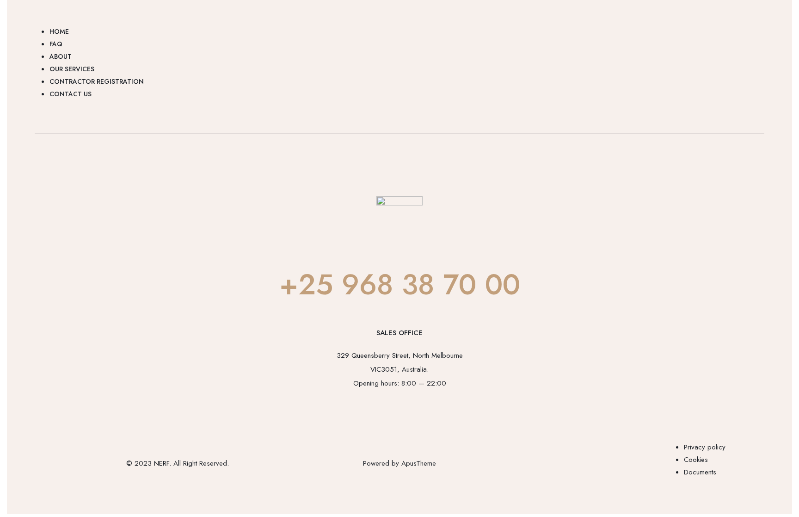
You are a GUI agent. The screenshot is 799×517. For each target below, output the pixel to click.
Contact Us (70, 94)
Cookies (696, 460)
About (60, 56)
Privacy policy (704, 447)
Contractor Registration (96, 81)
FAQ (55, 44)
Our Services (71, 69)
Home (59, 31)
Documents (700, 472)
